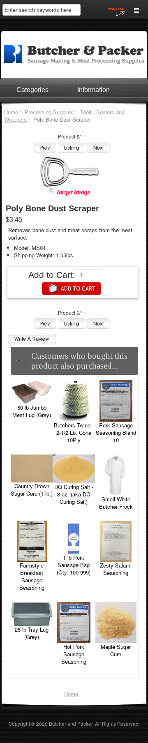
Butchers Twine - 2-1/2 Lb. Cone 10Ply (74, 432)
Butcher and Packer (70, 723)
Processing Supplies (49, 112)
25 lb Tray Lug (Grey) (32, 633)
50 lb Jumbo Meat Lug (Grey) (31, 411)
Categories (32, 89)
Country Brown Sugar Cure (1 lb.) (32, 489)
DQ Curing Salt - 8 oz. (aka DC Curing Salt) (73, 494)
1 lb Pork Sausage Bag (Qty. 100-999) (73, 565)
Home (11, 112)
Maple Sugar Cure (116, 650)
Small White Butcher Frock (116, 502)
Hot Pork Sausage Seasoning (73, 654)
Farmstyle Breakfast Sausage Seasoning (31, 576)
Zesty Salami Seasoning (116, 569)
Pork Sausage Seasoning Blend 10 (116, 432)
